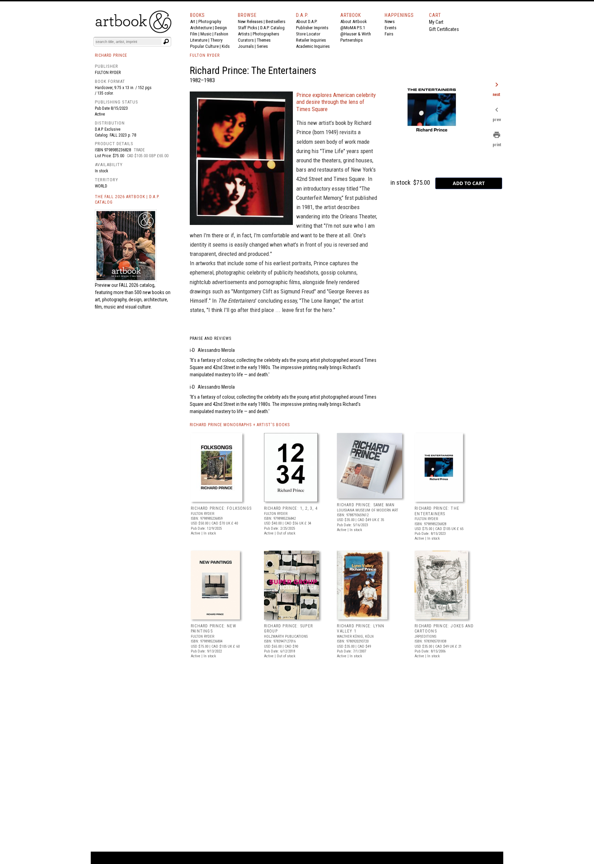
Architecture (201, 27)
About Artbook (353, 21)
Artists (244, 33)
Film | (195, 33)
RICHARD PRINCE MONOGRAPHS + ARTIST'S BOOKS (240, 424)
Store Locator (308, 33)
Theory (216, 40)
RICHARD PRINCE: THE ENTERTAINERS (437, 511)
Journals (246, 46)
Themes (264, 40)
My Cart (436, 22)
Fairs (389, 33)
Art (192, 21)
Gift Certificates (444, 29)
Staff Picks (247, 27)
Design (221, 27)
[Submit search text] (166, 41)
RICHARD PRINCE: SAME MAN (366, 505)
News (390, 21)
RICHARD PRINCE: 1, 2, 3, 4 (291, 508)
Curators (246, 40)
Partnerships (351, 40)
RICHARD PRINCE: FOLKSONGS (221, 508)
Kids (226, 46)
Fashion (221, 33)
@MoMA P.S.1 (352, 27)
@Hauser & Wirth (355, 33)
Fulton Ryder (108, 72)
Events (390, 27)
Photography (209, 21)
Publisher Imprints (312, 27)
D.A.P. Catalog (272, 27)
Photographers (266, 33)
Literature (198, 40)
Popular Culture (204, 46)
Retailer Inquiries (311, 40)
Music (205, 33)
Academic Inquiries (313, 46)
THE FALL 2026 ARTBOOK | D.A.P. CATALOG (127, 199)
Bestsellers (275, 21)
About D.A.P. (306, 21)
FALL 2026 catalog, (137, 285)
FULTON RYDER (205, 55)
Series (262, 46)
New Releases (250, 21)
